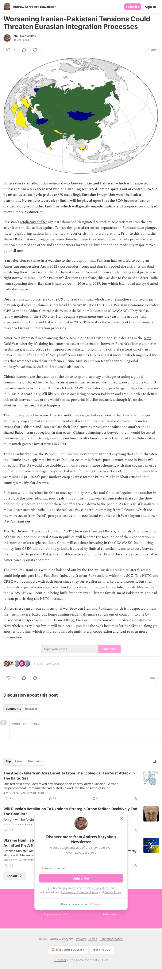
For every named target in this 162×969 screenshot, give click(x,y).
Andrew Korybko (25, 35)
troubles (105, 515)
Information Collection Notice (79, 892)
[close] (121, 818)
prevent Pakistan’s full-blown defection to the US (68, 554)
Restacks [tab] (31, 709)
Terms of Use (101, 888)
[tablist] (21, 708)
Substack (60, 960)
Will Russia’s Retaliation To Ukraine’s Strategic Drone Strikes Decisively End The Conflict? (70, 811)
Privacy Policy (112, 892)
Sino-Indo (59, 575)
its (79, 515)
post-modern (70, 266)
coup (85, 266)
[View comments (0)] (24, 50)
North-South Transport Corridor (36, 531)
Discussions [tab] (36, 761)
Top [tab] (8, 761)
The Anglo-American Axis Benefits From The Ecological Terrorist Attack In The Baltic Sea (69, 775)
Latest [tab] (19, 761)
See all (12, 876)
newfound (90, 515)
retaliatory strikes (33, 222)
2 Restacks (52, 663)
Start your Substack (69, 949)
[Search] (154, 761)
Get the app (101, 949)
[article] (81, 786)
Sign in (150, 7)
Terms (92, 939)
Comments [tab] (13, 709)
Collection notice (111, 939)
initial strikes (31, 227)
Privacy (81, 939)
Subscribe (132, 7)
